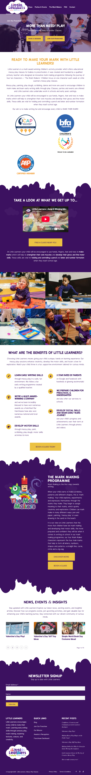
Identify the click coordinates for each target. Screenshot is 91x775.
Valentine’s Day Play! (15, 636)
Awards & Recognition (41, 734)
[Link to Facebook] (76, 771)
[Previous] (2, 33)
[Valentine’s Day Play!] (17, 628)
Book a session (34, 39)
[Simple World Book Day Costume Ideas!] (73, 628)
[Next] (89, 33)
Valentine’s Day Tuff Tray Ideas (71, 742)
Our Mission (38, 730)
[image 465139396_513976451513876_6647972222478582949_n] (68, 327)
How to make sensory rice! (70, 759)
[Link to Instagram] (80, 771)
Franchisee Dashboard (41, 738)
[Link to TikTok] (83, 771)
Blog (35, 722)
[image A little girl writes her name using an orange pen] (68, 290)
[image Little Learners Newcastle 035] (23, 327)
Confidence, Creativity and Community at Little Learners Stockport (71, 724)
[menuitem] (9, 7)
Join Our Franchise (40, 726)
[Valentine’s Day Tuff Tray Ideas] (45, 628)
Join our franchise (55, 39)
